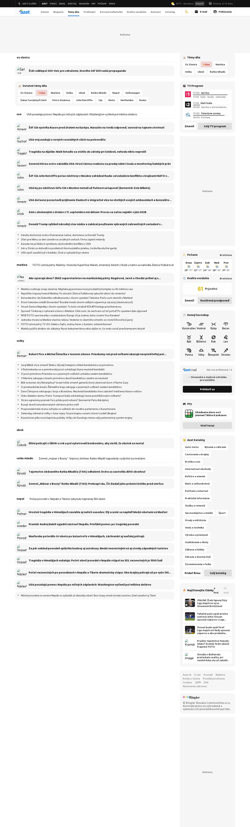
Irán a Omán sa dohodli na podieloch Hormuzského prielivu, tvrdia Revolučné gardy (69, 248)
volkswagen (132, 92)
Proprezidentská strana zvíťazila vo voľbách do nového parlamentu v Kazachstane (68, 408)
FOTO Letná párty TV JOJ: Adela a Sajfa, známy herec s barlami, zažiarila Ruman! (66, 324)
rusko (142, 100)
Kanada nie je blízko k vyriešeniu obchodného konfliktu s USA (56, 243)
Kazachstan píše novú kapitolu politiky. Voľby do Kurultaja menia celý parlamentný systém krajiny (76, 417)
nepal (116, 92)
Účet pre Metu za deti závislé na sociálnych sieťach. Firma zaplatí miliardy (63, 239)
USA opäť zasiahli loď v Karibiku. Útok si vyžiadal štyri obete (55, 252)
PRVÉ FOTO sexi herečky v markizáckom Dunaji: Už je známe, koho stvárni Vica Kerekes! (70, 315)
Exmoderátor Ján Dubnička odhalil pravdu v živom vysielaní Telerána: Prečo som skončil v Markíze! (77, 297)
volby (188, 71)
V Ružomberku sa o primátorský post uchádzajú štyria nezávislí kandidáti (63, 369)
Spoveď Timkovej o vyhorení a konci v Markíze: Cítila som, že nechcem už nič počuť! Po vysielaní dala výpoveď (84, 311)
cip (100, 100)
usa (207, 64)
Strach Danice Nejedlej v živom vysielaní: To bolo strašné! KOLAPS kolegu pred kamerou (71, 306)
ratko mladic (217, 71)
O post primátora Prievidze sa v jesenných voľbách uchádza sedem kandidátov (66, 373)
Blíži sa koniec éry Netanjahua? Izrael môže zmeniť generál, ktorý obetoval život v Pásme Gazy (74, 382)
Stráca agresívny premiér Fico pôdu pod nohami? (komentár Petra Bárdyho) (65, 400)
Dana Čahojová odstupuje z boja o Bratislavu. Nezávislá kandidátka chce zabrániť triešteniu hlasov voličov (81, 391)
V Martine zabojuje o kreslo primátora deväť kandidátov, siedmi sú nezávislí (64, 378)
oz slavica (191, 64)
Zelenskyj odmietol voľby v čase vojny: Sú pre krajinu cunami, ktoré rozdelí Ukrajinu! (68, 413)
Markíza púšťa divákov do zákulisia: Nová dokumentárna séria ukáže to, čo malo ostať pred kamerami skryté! (83, 328)
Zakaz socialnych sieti (33, 100)
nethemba (127, 100)
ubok (201, 71)
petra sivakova (61, 100)
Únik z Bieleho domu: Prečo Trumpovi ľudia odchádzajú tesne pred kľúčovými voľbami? (71, 395)
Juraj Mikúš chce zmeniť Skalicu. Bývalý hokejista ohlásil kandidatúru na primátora (67, 365)
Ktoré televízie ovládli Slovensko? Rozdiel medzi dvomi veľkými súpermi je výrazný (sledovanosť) (77, 302)
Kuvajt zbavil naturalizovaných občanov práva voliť (50, 404)
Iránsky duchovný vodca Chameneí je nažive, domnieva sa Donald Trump (62, 235)
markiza (220, 64)
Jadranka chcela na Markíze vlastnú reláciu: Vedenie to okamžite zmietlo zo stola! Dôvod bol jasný (77, 319)
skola (111, 100)
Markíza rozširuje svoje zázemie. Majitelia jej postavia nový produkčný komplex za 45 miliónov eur (77, 289)
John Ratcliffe (84, 100)
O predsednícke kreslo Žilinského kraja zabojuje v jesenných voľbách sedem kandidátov (71, 386)
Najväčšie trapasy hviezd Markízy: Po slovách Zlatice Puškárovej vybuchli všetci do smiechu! (73, 293)
